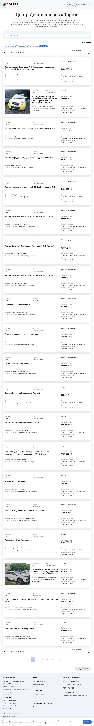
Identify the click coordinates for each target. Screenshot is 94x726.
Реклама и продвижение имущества (12, 692)
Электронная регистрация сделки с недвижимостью (16, 689)
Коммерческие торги (8, 694)
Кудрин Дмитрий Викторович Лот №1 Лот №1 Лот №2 (29, 275)
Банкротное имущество (39, 681)
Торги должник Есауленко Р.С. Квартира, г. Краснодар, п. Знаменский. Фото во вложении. (30, 68)
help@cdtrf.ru (68, 692)
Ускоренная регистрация (9, 700)
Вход (69, 4)
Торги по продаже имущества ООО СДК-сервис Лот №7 (30, 158)
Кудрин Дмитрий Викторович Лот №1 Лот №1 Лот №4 (29, 216)
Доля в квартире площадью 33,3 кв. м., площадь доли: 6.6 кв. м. (31, 600)
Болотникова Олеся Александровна (21, 334)
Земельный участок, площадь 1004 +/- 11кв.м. (26, 511)
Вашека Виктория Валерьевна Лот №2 (22, 393)
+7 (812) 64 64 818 (71, 681)
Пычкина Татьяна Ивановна (17, 305)
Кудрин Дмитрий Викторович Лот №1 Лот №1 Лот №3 (29, 246)
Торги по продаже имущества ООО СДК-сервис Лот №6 (30, 187)
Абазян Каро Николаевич (16, 481)
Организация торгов (8, 686)
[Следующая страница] (66, 659)
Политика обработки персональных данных (75, 697)
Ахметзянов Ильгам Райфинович (20, 629)
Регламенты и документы (39, 706)
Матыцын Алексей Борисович (18, 364)
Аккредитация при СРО (39, 694)
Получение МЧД (7, 708)
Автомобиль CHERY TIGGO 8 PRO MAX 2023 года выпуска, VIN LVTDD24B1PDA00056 (45, 571)
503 (61, 659)
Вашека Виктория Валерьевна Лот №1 (22, 422)
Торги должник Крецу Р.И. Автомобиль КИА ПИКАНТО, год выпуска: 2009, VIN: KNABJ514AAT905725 (44, 99)
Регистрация (80, 4)
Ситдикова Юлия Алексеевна (18, 540)
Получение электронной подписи (11, 706)
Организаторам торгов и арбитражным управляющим (13, 682)
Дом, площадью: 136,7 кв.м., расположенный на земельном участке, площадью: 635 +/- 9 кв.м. (27, 453)
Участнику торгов (7, 697)
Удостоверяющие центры (9, 716)
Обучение (35, 697)
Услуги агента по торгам (9, 703)
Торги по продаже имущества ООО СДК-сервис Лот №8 (30, 128)
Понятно (87, 722)
